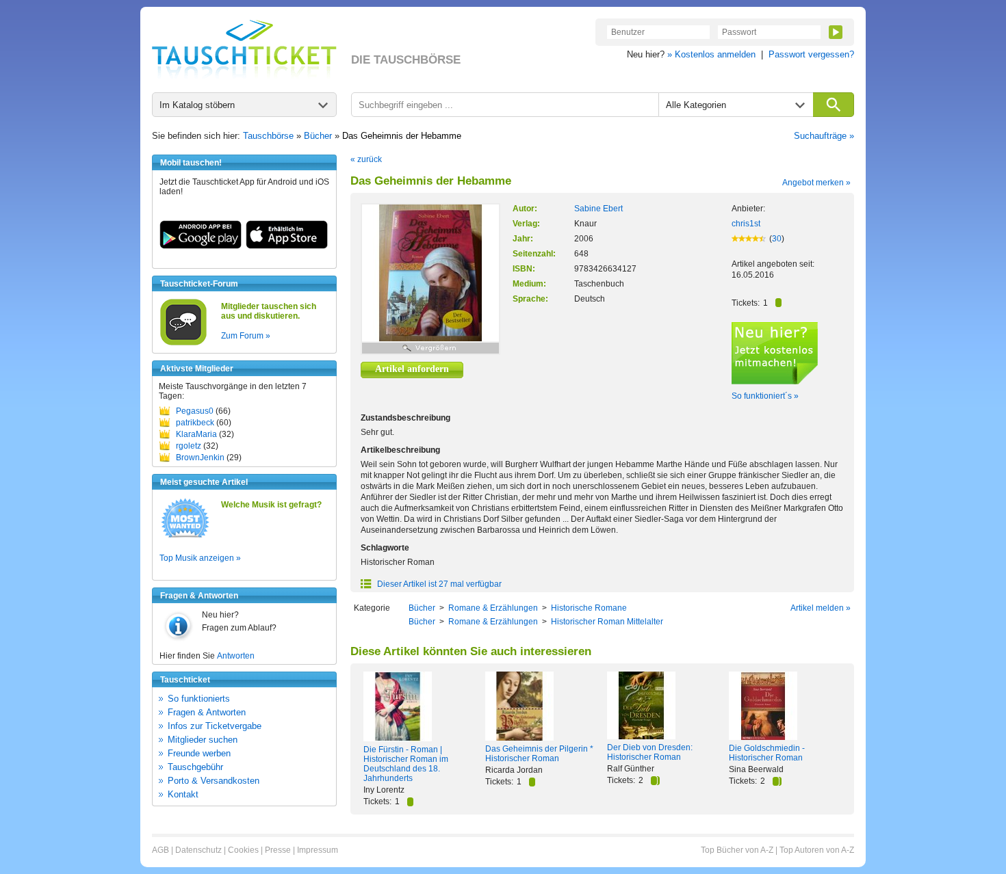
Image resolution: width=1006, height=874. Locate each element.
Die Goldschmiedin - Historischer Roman (767, 753)
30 (777, 238)
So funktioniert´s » (765, 396)
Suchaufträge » (824, 136)
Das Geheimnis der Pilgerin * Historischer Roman (539, 753)
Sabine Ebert (598, 208)
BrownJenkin (200, 457)
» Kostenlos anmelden (711, 54)
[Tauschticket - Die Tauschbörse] (244, 49)
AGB (160, 850)
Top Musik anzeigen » (200, 558)
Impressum (317, 850)
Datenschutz (198, 850)
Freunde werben (199, 753)
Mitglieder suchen (202, 739)
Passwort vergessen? (811, 54)
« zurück (366, 159)
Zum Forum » (245, 336)
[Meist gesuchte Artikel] (185, 537)
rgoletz (188, 446)
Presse (278, 850)
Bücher (318, 136)
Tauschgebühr (195, 767)
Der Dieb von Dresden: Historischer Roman (650, 752)
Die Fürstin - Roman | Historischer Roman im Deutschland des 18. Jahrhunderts (405, 764)
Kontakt (183, 794)
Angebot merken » (816, 182)
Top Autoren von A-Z (816, 850)
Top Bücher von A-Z (737, 850)
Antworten (236, 656)
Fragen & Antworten (207, 712)
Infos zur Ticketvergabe (214, 726)
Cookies (243, 850)
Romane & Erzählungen (493, 608)
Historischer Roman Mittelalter (607, 621)
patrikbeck (195, 422)
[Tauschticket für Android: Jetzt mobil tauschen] (200, 246)
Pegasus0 (195, 411)
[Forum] (183, 343)
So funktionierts (199, 698)
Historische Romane (589, 608)
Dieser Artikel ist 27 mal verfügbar (438, 584)
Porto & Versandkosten (213, 781)
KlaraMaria (196, 434)
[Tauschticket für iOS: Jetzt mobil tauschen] (287, 246)
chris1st (746, 223)
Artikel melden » (820, 608)
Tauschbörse (268, 136)
